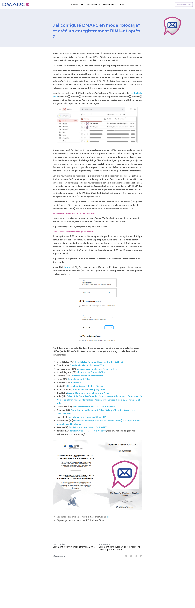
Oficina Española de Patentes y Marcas (85, 386)
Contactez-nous (183, 4)
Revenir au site (59, 556)
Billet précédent (60, 544)
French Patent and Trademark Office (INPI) (87, 417)
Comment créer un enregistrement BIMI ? (74, 547)
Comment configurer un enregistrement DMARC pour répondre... (119, 548)
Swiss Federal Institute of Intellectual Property (94, 406)
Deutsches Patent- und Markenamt (87, 375)
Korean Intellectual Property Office (89, 389)
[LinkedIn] (136, 556)
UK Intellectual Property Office (91, 372)
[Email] (141, 556)
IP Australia (76, 382)
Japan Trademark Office (79, 379)
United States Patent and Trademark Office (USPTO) (99, 361)
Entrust (67, 267)
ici (108, 516)
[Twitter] (131, 556)
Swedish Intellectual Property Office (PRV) (88, 427)
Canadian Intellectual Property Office (87, 365)
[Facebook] (126, 556)
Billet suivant (103, 544)
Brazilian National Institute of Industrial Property (89, 392)
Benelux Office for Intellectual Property (88, 430)
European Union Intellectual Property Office (97, 368)
